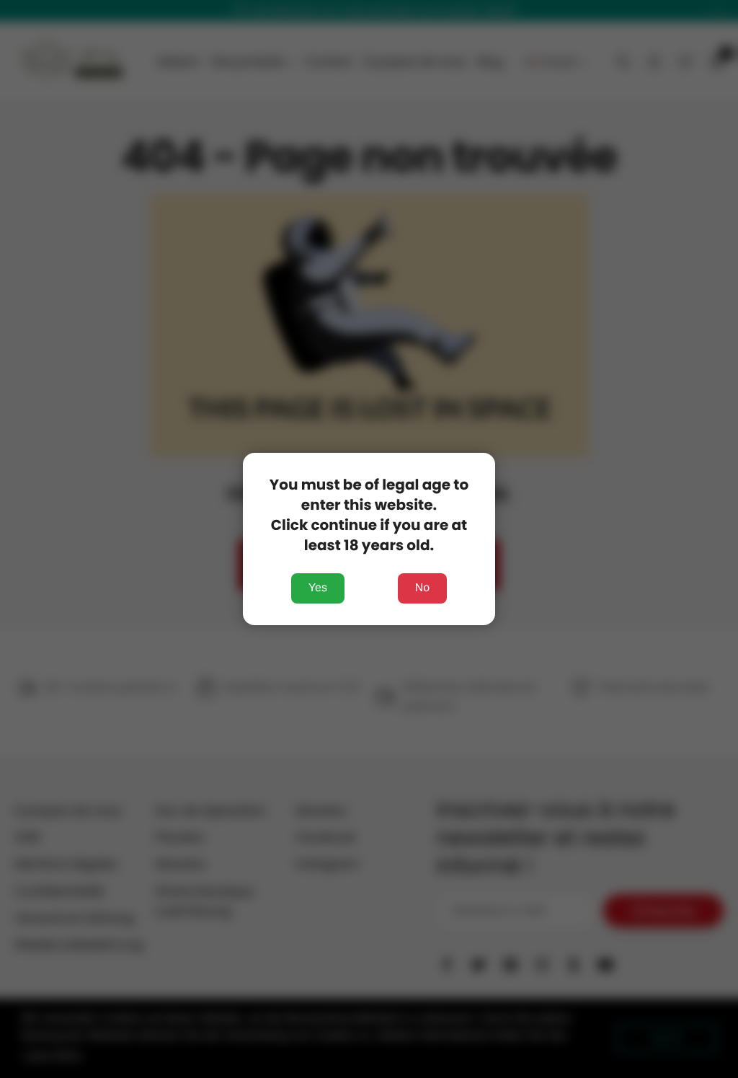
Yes (317, 588)
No (422, 588)
